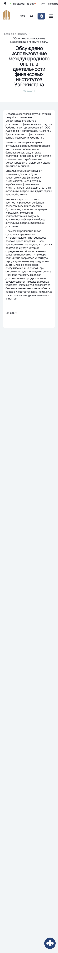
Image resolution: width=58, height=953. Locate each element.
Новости (22, 33)
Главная (9, 33)
